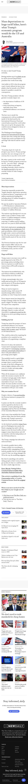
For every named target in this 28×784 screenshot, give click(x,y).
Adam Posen (23, 424)
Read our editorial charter (14, 737)
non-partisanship (19, 395)
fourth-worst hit (9, 169)
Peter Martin (9, 41)
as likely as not (21, 76)
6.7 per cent (12, 378)
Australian (4, 409)
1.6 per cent (15, 386)
